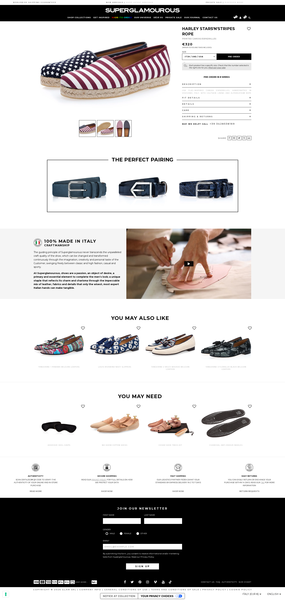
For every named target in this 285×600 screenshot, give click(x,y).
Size (184, 52)
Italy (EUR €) (250, 594)
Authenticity (229, 582)
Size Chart (245, 582)
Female (127, 533)
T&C (262, 482)
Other (144, 533)
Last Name (149, 515)
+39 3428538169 (222, 123)
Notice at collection (119, 596)
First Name (108, 515)
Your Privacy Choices (157, 596)
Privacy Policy (99, 480)
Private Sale (173, 17)
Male (112, 533)
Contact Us (207, 582)
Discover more (218, 2)
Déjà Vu (158, 17)
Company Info (90, 589)
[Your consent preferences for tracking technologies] (6, 594)
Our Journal (192, 17)
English (273, 594)
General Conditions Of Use (126, 589)
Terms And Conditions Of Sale (175, 589)
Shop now (107, 491)
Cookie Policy (240, 589)
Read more (36, 491)
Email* (106, 541)
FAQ (218, 582)
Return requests (249, 491)
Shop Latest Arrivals (123, 2)
